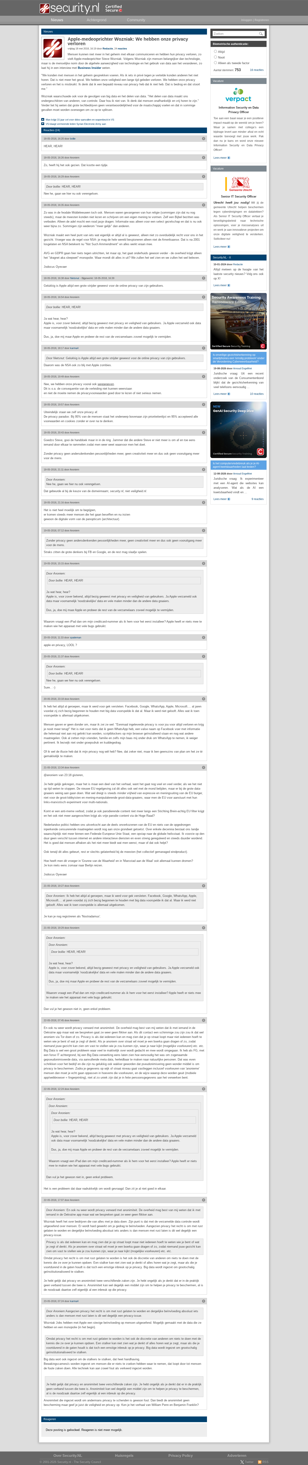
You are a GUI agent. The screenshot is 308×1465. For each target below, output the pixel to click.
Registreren (262, 20)
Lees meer (220, 157)
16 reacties (257, 70)
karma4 (74, 348)
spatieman (75, 637)
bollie (73, 138)
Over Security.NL (67, 1456)
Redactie (108, 48)
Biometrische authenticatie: (230, 44)
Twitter (249, 1462)
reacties (122, 48)
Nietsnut (74, 278)
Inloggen (246, 20)
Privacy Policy (180, 1456)
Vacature (218, 81)
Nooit (221, 57)
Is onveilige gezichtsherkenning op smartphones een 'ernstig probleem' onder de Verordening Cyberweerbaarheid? (238, 358)
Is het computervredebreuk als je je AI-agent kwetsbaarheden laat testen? (236, 465)
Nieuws (48, 31)
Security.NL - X (222, 257)
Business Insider (89, 68)
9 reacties (258, 499)
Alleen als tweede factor (233, 63)
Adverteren (236, 1456)
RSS (265, 1462)
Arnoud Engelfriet (242, 368)
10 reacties (257, 393)
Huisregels (124, 1456)
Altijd (221, 51)
